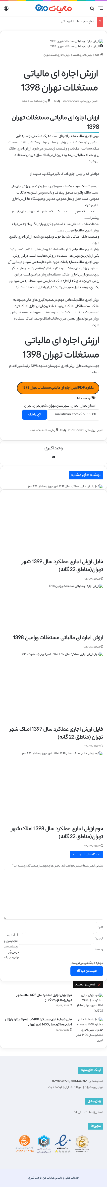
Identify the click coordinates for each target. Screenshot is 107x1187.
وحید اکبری (54, 448)
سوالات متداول (73, 1087)
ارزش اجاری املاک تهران (57, 55)
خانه (97, 55)
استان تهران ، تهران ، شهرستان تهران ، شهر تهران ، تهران (60, 406)
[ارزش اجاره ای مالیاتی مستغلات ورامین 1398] (58, 609)
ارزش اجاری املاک (82, 55)
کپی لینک (34, 414)
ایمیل (99, 938)
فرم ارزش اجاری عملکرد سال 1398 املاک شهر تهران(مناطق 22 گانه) (57, 833)
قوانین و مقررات (94, 1087)
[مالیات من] (53, 8)
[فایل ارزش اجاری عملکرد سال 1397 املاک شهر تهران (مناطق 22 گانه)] (53, 689)
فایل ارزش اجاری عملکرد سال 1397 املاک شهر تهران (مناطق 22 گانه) (56, 733)
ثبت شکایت (55, 1087)
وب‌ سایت (97, 949)
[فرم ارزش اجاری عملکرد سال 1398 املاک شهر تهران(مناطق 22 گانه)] (53, 788)
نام (100, 927)
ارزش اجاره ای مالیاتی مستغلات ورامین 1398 (58, 638)
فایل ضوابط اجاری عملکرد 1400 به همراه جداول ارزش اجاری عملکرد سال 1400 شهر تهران (38, 1022)
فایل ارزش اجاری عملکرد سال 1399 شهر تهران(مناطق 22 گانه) (62, 566)
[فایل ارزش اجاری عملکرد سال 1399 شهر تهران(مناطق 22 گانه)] (53, 521)
